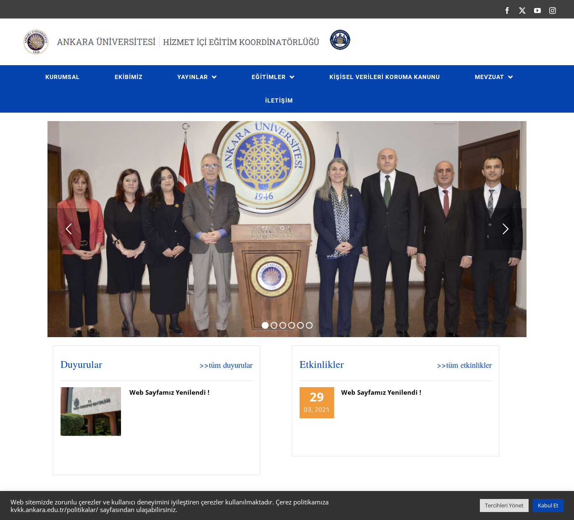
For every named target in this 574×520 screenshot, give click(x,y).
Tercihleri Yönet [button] (504, 505)
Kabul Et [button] (548, 505)
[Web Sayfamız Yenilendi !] (91, 411)
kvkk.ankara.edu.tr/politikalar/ (54, 509)
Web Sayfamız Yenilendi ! (169, 392)
